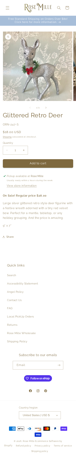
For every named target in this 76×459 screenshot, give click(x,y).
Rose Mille (28, 441)
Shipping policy (39, 451)
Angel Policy (15, 291)
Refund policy (23, 446)
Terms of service (63, 446)
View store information (22, 185)
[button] (7, 8)
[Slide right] (46, 108)
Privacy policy (42, 446)
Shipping (7, 137)
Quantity (8, 143)
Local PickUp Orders (20, 316)
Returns (12, 324)
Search (11, 275)
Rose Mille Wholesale (21, 333)
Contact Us (14, 300)
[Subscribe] (59, 365)
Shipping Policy (17, 341)
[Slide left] (30, 108)
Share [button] (10, 236)
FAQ (10, 308)
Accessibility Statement (22, 283)
